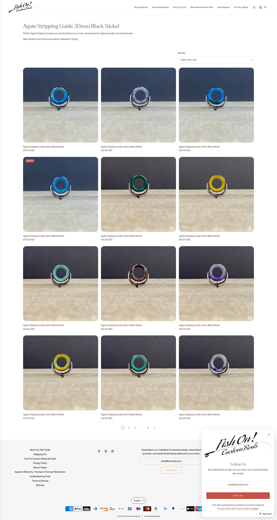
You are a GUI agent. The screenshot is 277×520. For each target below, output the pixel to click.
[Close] (269, 434)
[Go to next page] (154, 427)
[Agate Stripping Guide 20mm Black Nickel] (60, 105)
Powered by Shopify (152, 516)
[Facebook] (99, 451)
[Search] (254, 7)
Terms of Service (244, 508)
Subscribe (171, 470)
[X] (106, 451)
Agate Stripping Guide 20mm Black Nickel (43, 147)
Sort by (181, 53)
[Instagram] (112, 451)
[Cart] (260, 7)
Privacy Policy (224, 508)
